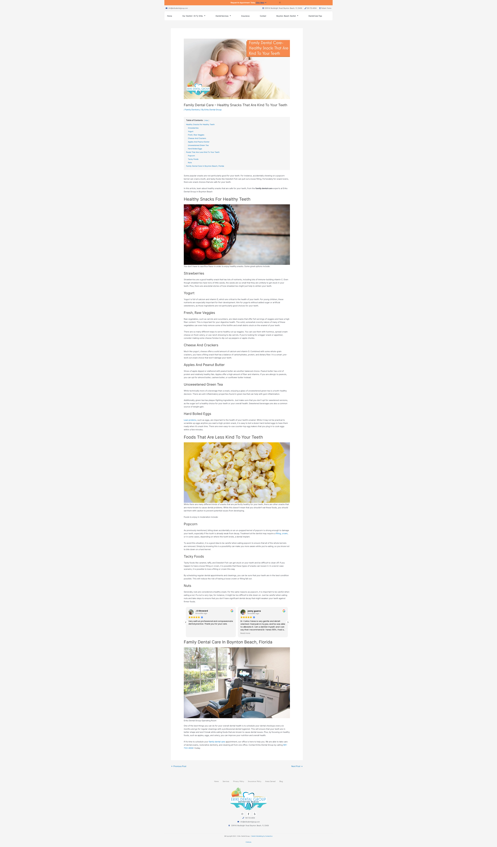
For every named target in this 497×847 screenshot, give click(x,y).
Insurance (245, 16)
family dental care (217, 741)
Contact (263, 16)
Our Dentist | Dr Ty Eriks (192, 16)
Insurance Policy (254, 781)
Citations (248, 842)
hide (206, 120)
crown (285, 533)
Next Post (297, 766)
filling (278, 533)
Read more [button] (245, 633)
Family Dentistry (192, 109)
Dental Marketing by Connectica (261, 836)
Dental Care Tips (315, 16)
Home (169, 16)
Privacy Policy (238, 781)
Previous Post (178, 766)
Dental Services (222, 16)
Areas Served (270, 781)
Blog (281, 781)
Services (226, 781)
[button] (288, 622)
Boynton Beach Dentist (286, 16)
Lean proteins (190, 420)
